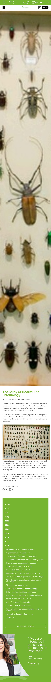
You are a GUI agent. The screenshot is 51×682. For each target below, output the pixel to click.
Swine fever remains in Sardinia (18, 599)
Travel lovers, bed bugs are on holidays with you (25, 577)
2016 (7, 545)
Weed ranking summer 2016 (17, 585)
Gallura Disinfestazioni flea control (19, 614)
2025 (7, 508)
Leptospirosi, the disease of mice (19, 553)
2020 (7, 529)
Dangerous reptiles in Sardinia (18, 570)
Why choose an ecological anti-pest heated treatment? (23, 581)
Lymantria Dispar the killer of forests (20, 549)
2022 (7, 521)
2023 (7, 516)
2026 (7, 504)
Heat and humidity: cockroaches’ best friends (24, 595)
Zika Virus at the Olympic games (19, 566)
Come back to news (25, 626)
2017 (7, 541)
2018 (7, 537)
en (44, 7)
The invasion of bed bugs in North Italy (21, 556)
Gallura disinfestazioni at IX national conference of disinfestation (25, 610)
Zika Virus (10, 617)
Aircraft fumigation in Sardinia (18, 602)
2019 (7, 533)
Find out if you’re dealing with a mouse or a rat (24, 573)
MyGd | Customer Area (35, 2)
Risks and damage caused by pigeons (21, 563)
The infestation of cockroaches (18, 606)
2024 (7, 512)
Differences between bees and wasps (21, 592)
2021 (7, 525)
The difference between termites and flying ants (25, 560)
